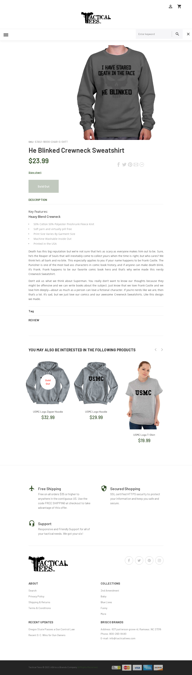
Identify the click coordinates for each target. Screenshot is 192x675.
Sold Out (44, 186)
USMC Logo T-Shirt (144, 434)
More (103, 613)
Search (32, 590)
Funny (104, 608)
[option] (48, 388)
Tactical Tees (35, 667)
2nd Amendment (110, 590)
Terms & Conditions (39, 608)
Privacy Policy (36, 596)
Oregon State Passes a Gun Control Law (51, 629)
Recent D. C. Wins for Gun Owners (46, 635)
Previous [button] (155, 349)
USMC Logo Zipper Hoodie (48, 411)
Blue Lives (106, 602)
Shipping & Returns (39, 602)
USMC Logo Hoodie (96, 411)
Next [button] (162, 349)
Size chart (34, 172)
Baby (103, 596)
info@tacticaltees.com (122, 638)
